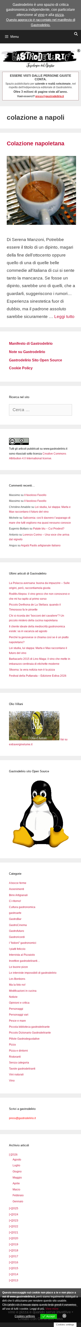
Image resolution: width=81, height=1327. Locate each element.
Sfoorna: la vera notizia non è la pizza (32, 669)
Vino (12, 1080)
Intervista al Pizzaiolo (22, 954)
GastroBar (15, 919)
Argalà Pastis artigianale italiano (41, 545)
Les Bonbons (17, 978)
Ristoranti (15, 1056)
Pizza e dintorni (18, 1050)
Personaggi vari (18, 1014)
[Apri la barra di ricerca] (76, 34)
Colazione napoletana (35, 143)
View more (51, 1308)
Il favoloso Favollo (35, 495)
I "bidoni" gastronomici (22, 942)
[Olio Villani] (34, 739)
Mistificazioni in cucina (22, 990)
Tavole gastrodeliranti (22, 1068)
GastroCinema (18, 925)
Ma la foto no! (17, 984)
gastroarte (15, 913)
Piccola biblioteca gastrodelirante (29, 1026)
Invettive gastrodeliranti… (24, 960)
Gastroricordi (17, 937)
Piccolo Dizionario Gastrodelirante (30, 1032)
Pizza (12, 1044)
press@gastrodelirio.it (49, 96)
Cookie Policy (21, 368)
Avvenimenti (16, 889)
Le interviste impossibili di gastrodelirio (32, 972)
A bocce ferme (17, 883)
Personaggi (16, 1008)
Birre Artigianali (18, 895)
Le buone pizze (18, 967)
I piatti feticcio (17, 949)
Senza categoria (19, 1062)
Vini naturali (16, 1074)
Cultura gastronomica (22, 907)
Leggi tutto (64, 316)
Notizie (13, 996)
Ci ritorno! (15, 901)
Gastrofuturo (16, 931)
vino (41, 15)
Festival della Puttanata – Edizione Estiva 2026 (37, 675)
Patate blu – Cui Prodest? (48, 528)
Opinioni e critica (19, 1002)
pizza (59, 15)
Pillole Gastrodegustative (24, 1038)
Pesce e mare (17, 1020)
